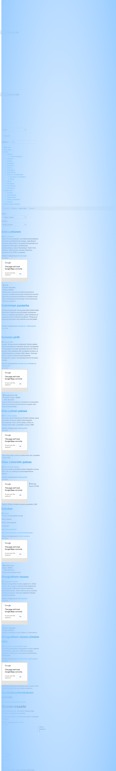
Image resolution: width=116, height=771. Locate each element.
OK (20, 274)
